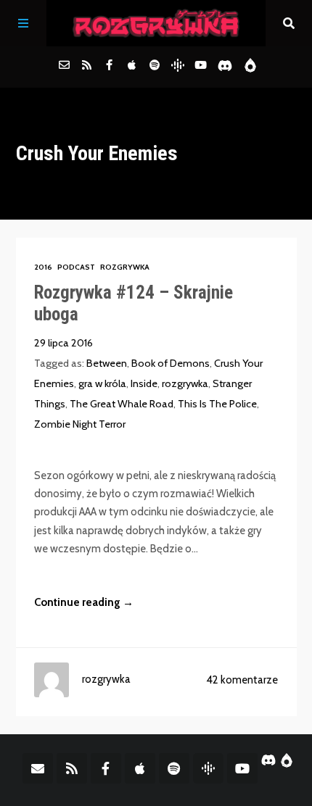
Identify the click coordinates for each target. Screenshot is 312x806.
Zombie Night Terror (80, 424)
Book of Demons (170, 363)
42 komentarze (242, 679)
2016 (43, 267)
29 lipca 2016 (63, 342)
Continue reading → (84, 602)
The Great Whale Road (121, 403)
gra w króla (102, 383)
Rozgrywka (124, 267)
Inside (144, 383)
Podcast (76, 267)
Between (106, 363)
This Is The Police (217, 403)
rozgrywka (185, 383)
